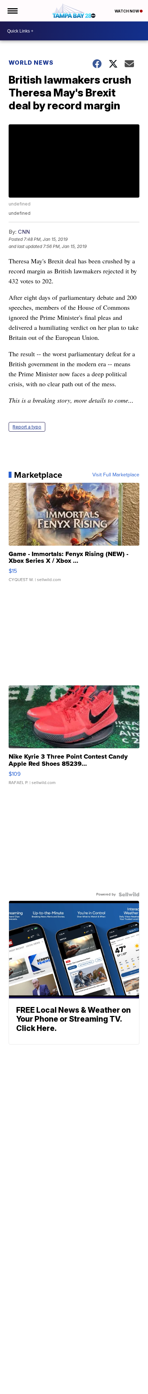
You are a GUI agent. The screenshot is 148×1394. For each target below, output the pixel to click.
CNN (24, 231)
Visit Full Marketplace (115, 474)
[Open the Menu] (12, 11)
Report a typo (27, 427)
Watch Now (127, 11)
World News (31, 62)
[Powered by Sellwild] (129, 894)
